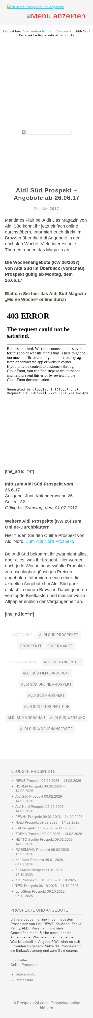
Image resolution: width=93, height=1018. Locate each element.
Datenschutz (25, 974)
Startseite (30, 31)
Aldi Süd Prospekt (46, 695)
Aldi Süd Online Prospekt (46, 684)
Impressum (24, 980)
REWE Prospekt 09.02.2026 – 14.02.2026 (48, 781)
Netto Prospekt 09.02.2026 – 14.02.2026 (47, 822)
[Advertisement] (46, 87)
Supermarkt (60, 646)
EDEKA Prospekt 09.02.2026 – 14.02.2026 (48, 834)
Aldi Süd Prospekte (56, 31)
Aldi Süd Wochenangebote (46, 729)
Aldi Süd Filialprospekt (46, 673)
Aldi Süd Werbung (67, 718)
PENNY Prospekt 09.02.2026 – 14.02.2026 (49, 817)
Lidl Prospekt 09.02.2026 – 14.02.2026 (45, 828)
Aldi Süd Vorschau (26, 718)
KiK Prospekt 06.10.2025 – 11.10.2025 (45, 880)
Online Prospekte (23, 965)
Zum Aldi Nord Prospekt (49, 541)
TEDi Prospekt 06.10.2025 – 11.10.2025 (46, 886)
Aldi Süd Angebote (62, 662)
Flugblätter (18, 960)
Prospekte (31, 646)
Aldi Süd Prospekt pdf (46, 707)
